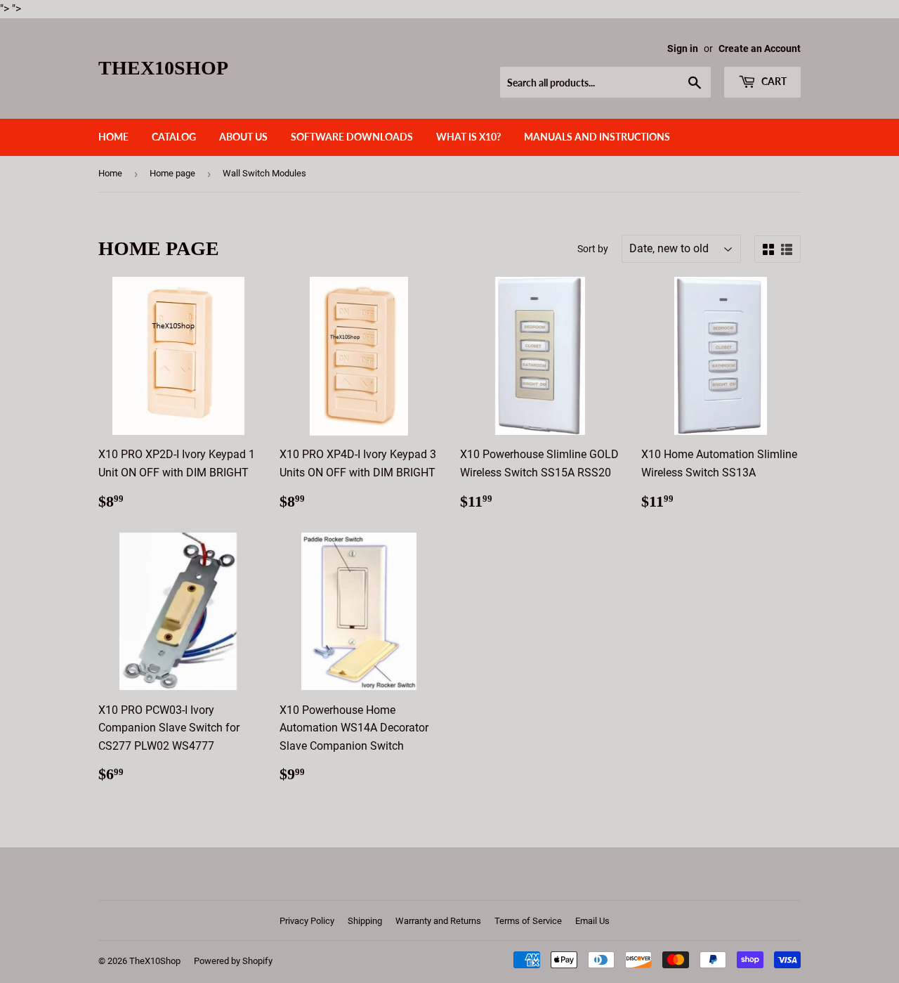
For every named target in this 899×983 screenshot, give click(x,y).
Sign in (682, 48)
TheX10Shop (163, 68)
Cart (773, 81)
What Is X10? (468, 137)
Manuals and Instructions (597, 137)
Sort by (592, 248)
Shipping (365, 921)
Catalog (174, 137)
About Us (243, 137)
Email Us (592, 921)
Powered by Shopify (233, 961)
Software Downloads (352, 137)
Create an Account (759, 48)
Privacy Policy (307, 921)
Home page (172, 173)
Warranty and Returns (438, 921)
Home (113, 137)
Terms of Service (528, 921)
